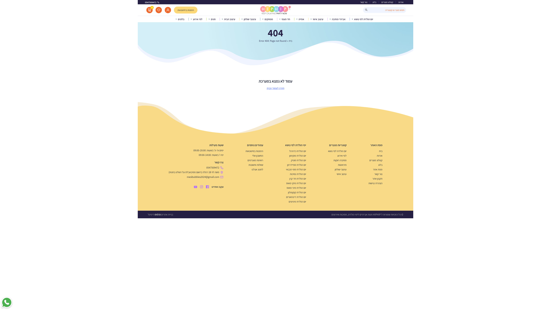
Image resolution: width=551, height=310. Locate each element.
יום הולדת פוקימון (297, 155)
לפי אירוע (342, 155)
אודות (400, 2)
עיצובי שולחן (341, 169)
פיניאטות (342, 164)
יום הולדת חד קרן (297, 178)
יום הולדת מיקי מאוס (296, 183)
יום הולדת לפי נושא (337, 151)
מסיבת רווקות (340, 160)
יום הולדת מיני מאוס (296, 187)
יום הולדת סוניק (298, 160)
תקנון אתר (377, 178)
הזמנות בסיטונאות (254, 151)
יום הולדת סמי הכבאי (296, 169)
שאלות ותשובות (256, 164)
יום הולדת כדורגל (297, 151)
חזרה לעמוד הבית (275, 88)
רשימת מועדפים (255, 160)
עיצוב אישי (342, 174)
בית (290, 40)
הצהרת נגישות (375, 183)
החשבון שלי (257, 155)
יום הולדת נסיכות (298, 174)
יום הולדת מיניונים (297, 201)
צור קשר (363, 2)
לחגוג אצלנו (257, 169)
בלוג (374, 2)
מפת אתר (377, 169)
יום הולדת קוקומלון (297, 192)
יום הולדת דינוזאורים (296, 197)
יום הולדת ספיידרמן (296, 164)
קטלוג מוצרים (387, 2)
